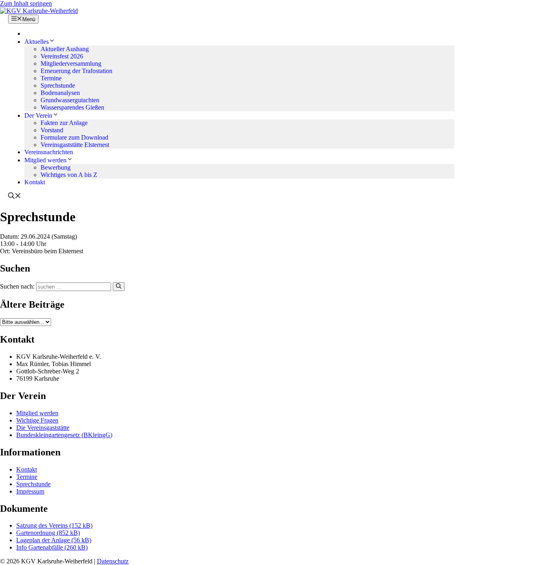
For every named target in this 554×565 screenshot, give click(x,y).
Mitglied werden (45, 160)
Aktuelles (36, 41)
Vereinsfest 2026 (62, 56)
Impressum (30, 491)
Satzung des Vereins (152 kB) (54, 525)
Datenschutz (113, 561)
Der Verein (38, 115)
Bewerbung (56, 167)
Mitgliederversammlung (71, 63)
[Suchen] (119, 286)
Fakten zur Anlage (64, 122)
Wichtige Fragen (37, 420)
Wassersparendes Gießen (72, 107)
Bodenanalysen (60, 92)
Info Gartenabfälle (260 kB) (52, 547)
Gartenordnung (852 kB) (48, 532)
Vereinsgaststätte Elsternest (75, 144)
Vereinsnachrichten (48, 152)
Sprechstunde (58, 85)
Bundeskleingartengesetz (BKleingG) (64, 434)
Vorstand (52, 130)
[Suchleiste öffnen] (14, 196)
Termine (51, 78)
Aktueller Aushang (65, 48)
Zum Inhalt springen (26, 3)
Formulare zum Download (74, 137)
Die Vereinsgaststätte (42, 427)
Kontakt (34, 182)
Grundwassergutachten (70, 100)
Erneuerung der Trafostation (76, 70)
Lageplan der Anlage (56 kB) (53, 540)
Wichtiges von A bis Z (69, 174)
